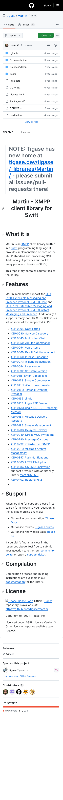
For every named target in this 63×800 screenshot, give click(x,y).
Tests (13, 73)
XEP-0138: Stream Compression (31, 380)
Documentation (18, 60)
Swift (14, 248)
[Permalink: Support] (3, 493)
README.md (17, 108)
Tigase (48, 601)
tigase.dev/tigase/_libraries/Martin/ (31, 169)
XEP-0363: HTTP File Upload (29, 462)
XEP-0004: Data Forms (25, 328)
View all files (31, 121)
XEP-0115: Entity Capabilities (29, 375)
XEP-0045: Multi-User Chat (28, 338)
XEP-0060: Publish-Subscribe (29, 357)
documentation (15, 581)
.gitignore (15, 80)
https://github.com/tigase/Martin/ (27, 609)
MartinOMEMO (29, 475)
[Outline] (58, 132)
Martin (22, 15)
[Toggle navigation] (5, 5)
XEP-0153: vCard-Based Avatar (30, 385)
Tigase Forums (44, 527)
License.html (17, 94)
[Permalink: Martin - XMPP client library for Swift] (3, 208)
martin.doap (16, 115)
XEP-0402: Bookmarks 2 (26, 479)
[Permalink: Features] (3, 284)
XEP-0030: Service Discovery (29, 333)
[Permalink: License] (3, 591)
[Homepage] (31, 5)
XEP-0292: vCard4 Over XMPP (30, 444)
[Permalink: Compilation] (3, 564)
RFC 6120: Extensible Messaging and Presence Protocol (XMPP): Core (28, 298)
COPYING (15, 87)
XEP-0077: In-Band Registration (31, 361)
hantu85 (14, 45)
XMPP (25, 244)
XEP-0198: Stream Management (31, 425)
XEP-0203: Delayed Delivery (29, 430)
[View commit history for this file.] (55, 45)
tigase (11, 15)
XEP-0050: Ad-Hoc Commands (30, 343)
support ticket (36, 554)
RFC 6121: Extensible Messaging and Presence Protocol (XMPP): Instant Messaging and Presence (29, 310)
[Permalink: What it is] (3, 234)
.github (14, 53)
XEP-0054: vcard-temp (25, 347)
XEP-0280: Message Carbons (29, 439)
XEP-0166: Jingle (21, 398)
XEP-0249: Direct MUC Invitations (32, 434)
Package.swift (18, 101)
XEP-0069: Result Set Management (33, 352)
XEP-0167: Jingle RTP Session (29, 403)
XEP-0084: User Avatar (25, 366)
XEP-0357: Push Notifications (29, 457)
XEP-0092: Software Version (29, 371)
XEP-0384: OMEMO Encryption (30, 467)
